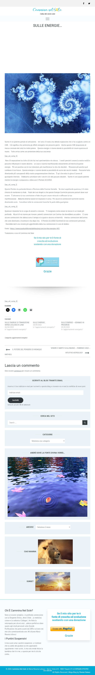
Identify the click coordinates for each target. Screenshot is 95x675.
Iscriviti (15, 400)
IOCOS (49, 671)
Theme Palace (84, 672)
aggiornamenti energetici (19, 338)
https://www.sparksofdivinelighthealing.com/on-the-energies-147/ (35, 229)
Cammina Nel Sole (19, 669)
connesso (17, 371)
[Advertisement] (47, 51)
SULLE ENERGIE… (39, 322)
